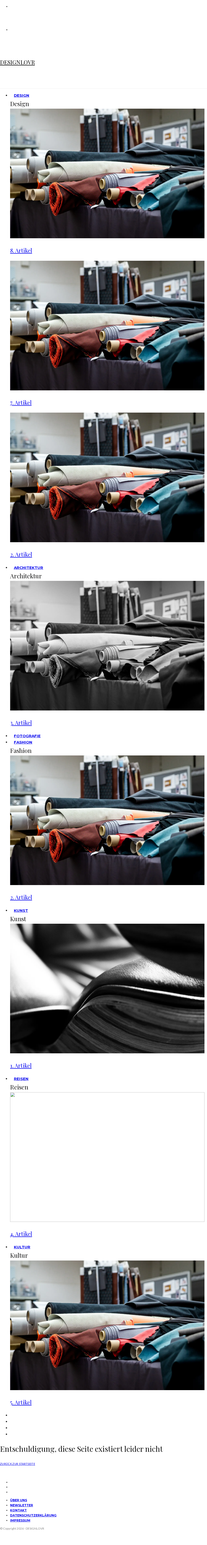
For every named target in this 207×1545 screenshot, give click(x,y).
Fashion (23, 742)
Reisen (21, 1078)
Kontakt (18, 1510)
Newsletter (21, 1505)
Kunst (21, 910)
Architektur (28, 567)
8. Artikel (21, 250)
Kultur (22, 1247)
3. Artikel (21, 722)
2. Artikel (21, 554)
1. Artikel (21, 1065)
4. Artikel (21, 1234)
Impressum (20, 1520)
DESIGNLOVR (17, 62)
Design (21, 95)
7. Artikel (21, 402)
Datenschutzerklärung (33, 1515)
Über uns (18, 1500)
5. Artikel (21, 1402)
